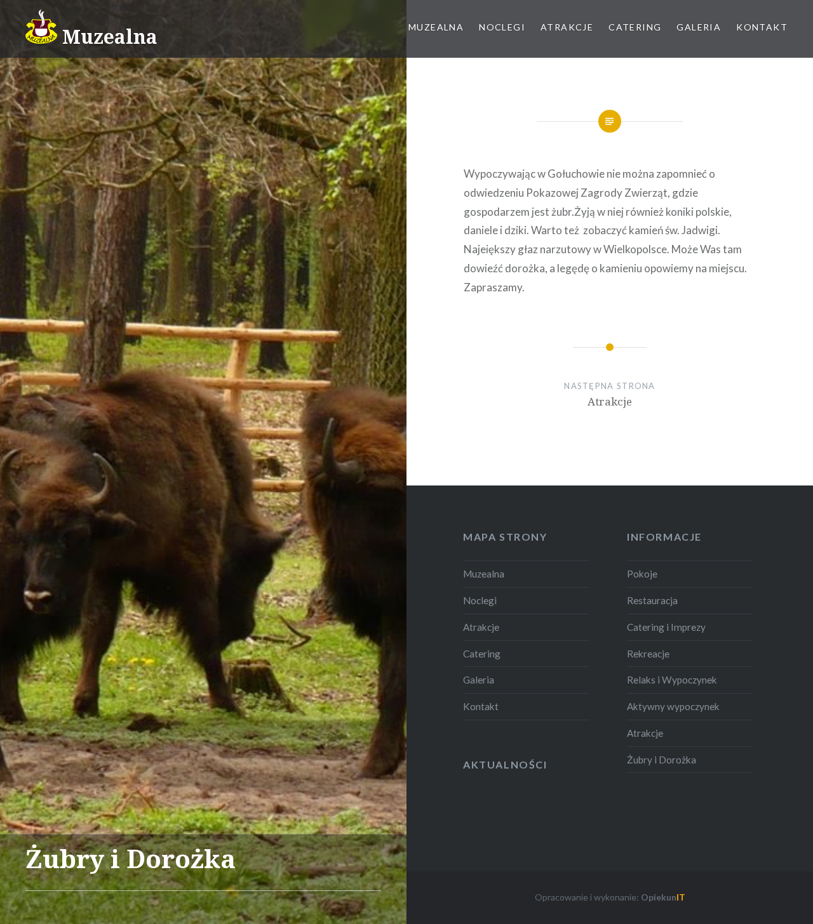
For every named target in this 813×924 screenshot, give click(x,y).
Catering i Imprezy (666, 627)
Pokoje (642, 573)
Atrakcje (567, 27)
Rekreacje (648, 653)
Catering (634, 27)
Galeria (698, 27)
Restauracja (652, 600)
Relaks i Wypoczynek (672, 679)
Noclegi (502, 27)
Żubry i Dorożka (661, 759)
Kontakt (762, 27)
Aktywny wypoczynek (673, 706)
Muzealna (436, 27)
